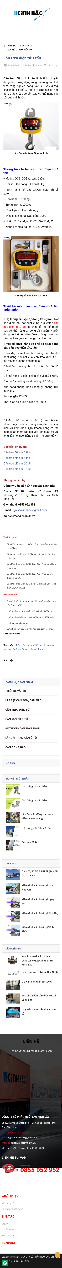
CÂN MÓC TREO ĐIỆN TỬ (19, 49)
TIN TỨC (8, 1216)
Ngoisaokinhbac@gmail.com (29, 510)
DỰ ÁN (5, 1223)
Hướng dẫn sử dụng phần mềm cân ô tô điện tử (29, 611)
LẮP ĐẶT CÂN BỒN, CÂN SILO (23, 700)
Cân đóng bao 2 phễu (34, 800)
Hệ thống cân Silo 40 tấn (36, 828)
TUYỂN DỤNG (9, 1229)
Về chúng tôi (8, 1203)
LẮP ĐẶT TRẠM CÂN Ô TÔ (21, 738)
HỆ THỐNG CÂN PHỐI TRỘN (22, 728)
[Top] (57, 1255)
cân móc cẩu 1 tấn (12, 649)
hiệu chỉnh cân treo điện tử (29, 645)
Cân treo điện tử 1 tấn (22, 57)
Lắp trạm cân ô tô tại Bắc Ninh (40, 972)
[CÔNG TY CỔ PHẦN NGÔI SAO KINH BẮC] (31, 13)
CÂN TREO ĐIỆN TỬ (17, 709)
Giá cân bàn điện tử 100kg (37, 981)
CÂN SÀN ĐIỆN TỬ (16, 719)
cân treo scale (49, 645)
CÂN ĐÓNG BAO (15, 747)
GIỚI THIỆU (10, 1196)
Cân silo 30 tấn (30, 842)
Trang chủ (11, 45)
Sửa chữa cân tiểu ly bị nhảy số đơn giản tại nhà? (30, 628)
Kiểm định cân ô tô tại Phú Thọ (40, 913)
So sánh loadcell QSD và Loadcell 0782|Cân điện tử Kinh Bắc (37, 960)
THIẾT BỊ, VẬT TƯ (15, 691)
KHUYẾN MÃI (8, 1235)
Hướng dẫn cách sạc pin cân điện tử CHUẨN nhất (30, 616)
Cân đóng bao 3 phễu (34, 786)
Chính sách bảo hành (12, 1208)
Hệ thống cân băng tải (17, 622)
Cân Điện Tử (26, 45)
